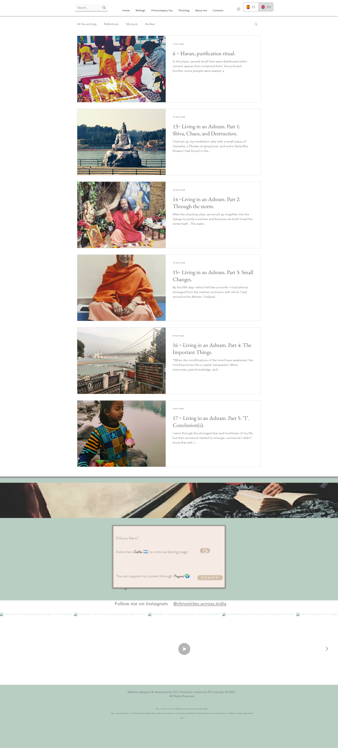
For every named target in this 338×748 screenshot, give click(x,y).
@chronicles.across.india (199, 603)
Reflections (111, 24)
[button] (256, 24)
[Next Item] (327, 649)
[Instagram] (238, 9)
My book (132, 24)
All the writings (86, 24)
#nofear (150, 24)
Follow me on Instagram (144, 603)
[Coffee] (205, 550)
